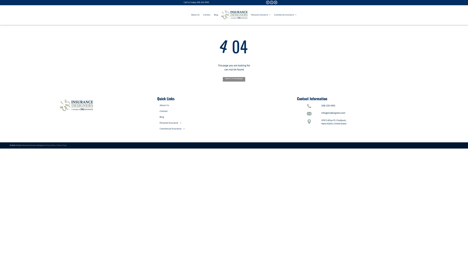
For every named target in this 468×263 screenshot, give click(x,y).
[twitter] (271, 3)
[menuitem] (195, 15)
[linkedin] (275, 3)
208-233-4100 (203, 2)
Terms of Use (61, 145)
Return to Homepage (234, 78)
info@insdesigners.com (333, 113)
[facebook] (267, 3)
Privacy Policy (50, 145)
